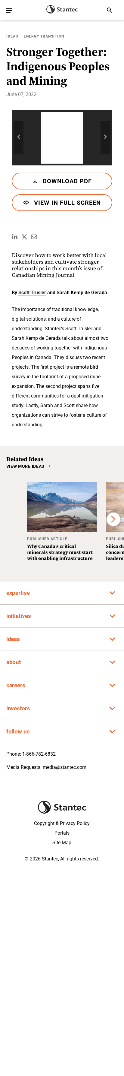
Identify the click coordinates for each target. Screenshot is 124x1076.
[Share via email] (34, 237)
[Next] (113, 519)
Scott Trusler (32, 292)
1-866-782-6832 (39, 754)
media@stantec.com (64, 767)
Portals (62, 833)
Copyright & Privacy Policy (62, 823)
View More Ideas (25, 466)
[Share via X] (24, 237)
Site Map (61, 842)
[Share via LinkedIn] (15, 237)
